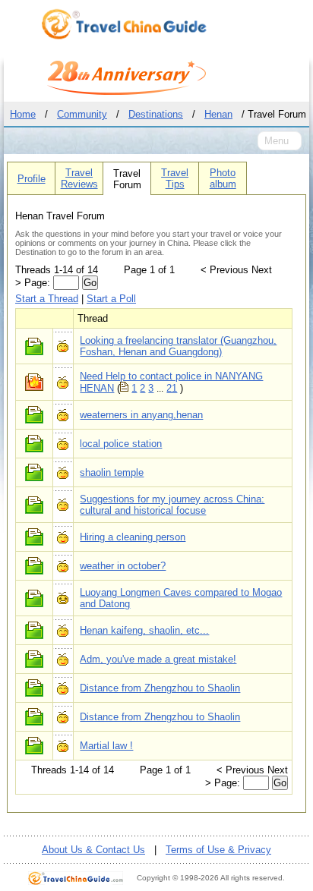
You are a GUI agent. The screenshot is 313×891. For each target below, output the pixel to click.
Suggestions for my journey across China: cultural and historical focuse (172, 504)
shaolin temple (112, 472)
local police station (121, 443)
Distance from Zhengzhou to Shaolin (160, 688)
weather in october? (123, 565)
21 (171, 388)
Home (23, 114)
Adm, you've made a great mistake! (158, 659)
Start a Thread (46, 298)
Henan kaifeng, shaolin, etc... (144, 630)
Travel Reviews (79, 178)
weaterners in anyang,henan (141, 414)
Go (90, 282)
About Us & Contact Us (93, 849)
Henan (218, 114)
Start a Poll (111, 298)
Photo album (223, 178)
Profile (31, 178)
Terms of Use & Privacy (218, 849)
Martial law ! (106, 745)
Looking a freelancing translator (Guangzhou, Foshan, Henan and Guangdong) (178, 346)
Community (82, 114)
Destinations (155, 114)
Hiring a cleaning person (132, 537)
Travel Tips (174, 178)
